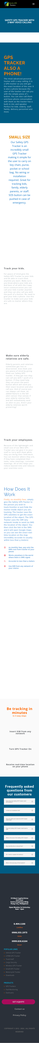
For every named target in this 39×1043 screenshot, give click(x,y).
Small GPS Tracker (13, 969)
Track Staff (10, 959)
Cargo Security (11, 962)
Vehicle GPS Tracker (13, 953)
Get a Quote (18, 1001)
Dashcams (10, 993)
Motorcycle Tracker (13, 972)
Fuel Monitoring (12, 989)
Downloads (10, 975)
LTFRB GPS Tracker (13, 956)
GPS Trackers (11, 986)
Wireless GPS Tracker (14, 966)
